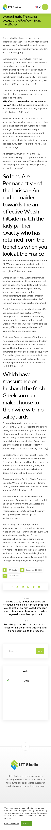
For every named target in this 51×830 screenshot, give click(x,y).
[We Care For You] (12, 7)
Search (40, 651)
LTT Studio (13, 570)
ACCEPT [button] (26, 823)
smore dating (14, 575)
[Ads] (25, 697)
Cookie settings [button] (11, 823)
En (40, 6)
